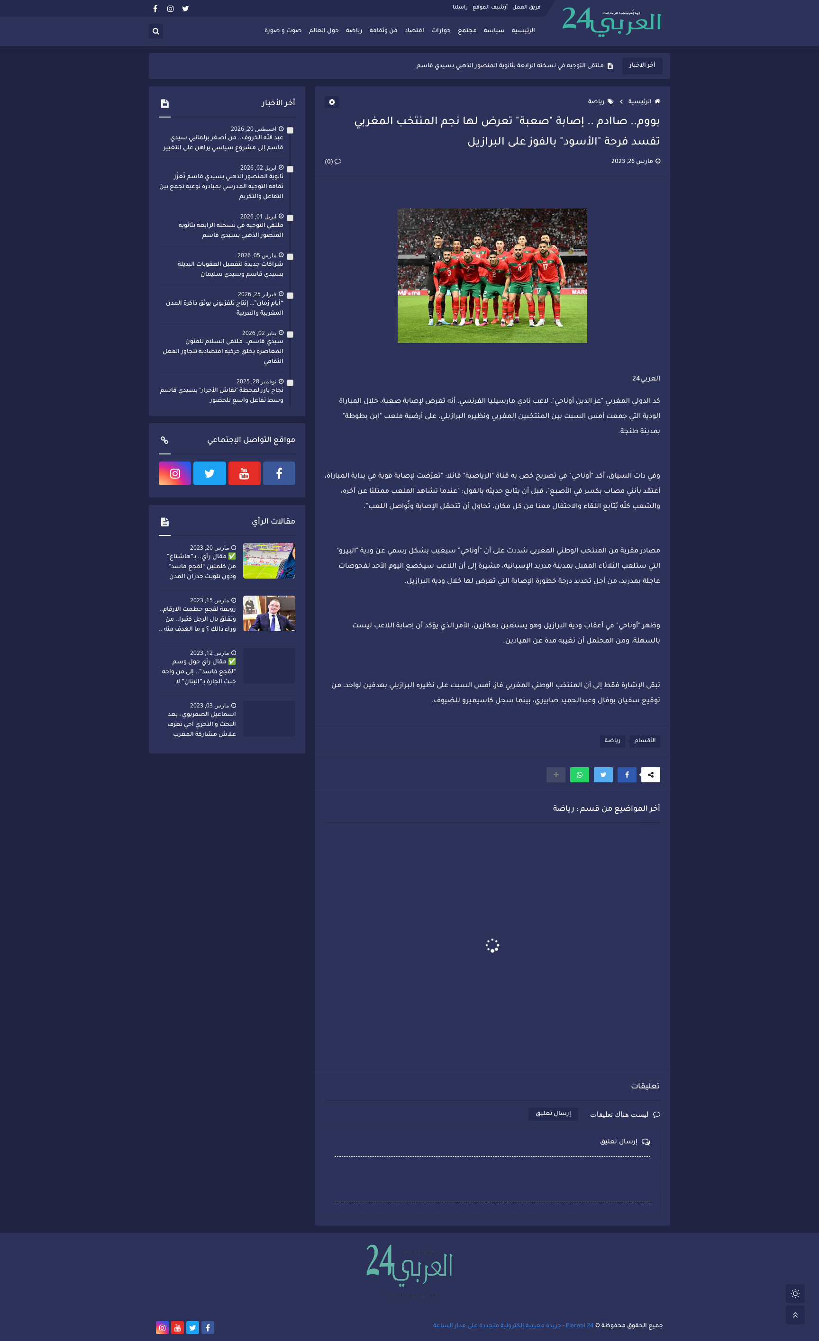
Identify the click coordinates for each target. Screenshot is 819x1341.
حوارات (441, 31)
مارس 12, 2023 (209, 653)
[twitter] (185, 8)
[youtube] (244, 473)
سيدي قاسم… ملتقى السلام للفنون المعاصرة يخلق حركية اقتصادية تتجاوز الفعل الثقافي (223, 352)
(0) (330, 162)
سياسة (494, 31)
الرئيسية (523, 31)
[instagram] (170, 8)
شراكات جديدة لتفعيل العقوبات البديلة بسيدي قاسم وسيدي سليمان (230, 270)
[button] (627, 774)
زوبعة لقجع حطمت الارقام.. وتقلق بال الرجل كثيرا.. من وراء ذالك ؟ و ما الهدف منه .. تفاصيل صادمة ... (197, 621)
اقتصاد (414, 31)
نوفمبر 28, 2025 (256, 381)
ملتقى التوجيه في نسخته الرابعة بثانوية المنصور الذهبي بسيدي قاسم (510, 66)
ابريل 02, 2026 (258, 167)
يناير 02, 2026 (259, 333)
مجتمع (467, 31)
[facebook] (155, 8)
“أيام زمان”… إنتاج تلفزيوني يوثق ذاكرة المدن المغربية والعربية (224, 308)
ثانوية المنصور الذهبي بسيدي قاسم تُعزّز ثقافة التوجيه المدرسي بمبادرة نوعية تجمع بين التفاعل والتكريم (221, 187)
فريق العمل (526, 7)
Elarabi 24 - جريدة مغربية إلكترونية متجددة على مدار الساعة (513, 1326)
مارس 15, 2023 (209, 600)
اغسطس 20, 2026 (253, 129)
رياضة (354, 31)
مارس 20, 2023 (209, 548)
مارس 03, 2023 (209, 705)
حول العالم (324, 31)
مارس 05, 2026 (256, 255)
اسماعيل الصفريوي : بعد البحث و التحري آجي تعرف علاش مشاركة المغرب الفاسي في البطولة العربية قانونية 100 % (200, 726)
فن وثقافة (384, 31)
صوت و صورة (283, 31)
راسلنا (460, 7)
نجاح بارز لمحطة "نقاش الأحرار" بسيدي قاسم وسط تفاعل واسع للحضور (221, 396)
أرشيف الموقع (490, 7)
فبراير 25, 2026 (257, 294)
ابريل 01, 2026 (258, 216)
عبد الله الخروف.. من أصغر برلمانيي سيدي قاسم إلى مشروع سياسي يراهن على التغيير (223, 143)
